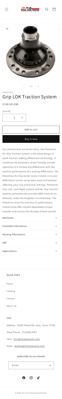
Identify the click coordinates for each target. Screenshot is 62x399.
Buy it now (31, 139)
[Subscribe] (50, 365)
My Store (25, 393)
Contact (11, 298)
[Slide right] (38, 86)
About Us (12, 305)
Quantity (6, 111)
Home (10, 283)
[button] (6, 9)
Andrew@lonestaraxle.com (30, 346)
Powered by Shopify (38, 393)
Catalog (11, 291)
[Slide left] (23, 86)
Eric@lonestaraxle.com (27, 339)
